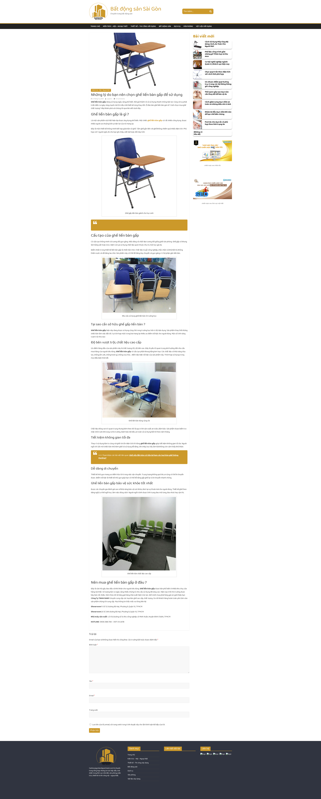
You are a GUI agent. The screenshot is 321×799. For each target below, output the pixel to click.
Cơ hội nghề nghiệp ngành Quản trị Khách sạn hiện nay (217, 63)
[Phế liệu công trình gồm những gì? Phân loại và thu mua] (197, 54)
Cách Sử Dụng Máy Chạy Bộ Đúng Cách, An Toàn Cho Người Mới (216, 44)
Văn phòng (188, 26)
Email (92, 695)
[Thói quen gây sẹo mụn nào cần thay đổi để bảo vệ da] (197, 94)
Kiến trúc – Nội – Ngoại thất (115, 26)
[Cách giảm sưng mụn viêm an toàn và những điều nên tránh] (197, 104)
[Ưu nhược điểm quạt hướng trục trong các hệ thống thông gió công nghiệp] (197, 84)
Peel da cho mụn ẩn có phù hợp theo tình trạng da (216, 123)
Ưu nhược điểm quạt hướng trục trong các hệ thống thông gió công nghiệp (218, 84)
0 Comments (120, 99)
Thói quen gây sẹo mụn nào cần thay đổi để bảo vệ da (217, 93)
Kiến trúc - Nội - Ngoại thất (101, 90)
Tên (91, 681)
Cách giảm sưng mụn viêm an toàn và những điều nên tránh (218, 103)
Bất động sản (165, 26)
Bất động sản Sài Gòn (135, 8)
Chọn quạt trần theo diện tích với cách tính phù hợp (217, 73)
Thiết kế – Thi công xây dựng (143, 26)
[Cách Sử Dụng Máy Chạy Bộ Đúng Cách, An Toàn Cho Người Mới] (197, 44)
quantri (109, 99)
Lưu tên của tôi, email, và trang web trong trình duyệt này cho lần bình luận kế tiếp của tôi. (128, 724)
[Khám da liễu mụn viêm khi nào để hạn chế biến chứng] (197, 114)
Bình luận (93, 644)
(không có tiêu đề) (198, 133)
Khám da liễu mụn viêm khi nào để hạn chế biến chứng (218, 113)
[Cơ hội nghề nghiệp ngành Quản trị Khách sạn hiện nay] (197, 64)
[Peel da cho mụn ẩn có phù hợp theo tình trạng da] (197, 124)
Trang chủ (95, 26)
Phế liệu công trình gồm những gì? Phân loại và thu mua (216, 54)
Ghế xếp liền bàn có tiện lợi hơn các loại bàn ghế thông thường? (138, 457)
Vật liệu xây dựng (204, 26)
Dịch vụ (177, 26)
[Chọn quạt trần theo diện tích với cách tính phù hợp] (197, 74)
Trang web (93, 710)
